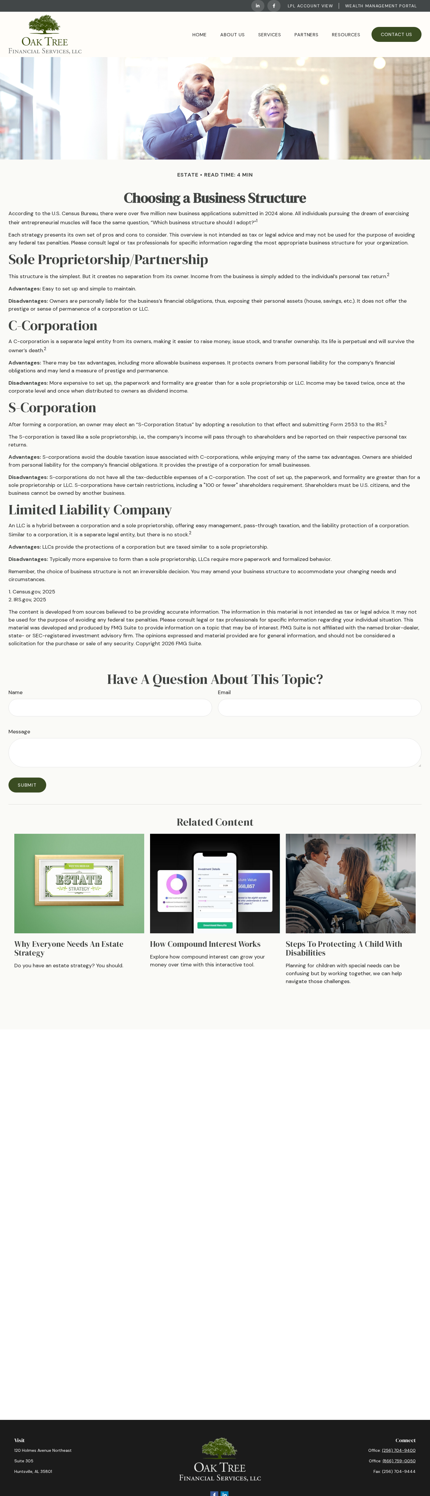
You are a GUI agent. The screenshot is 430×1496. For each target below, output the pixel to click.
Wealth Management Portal (381, 5)
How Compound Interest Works (205, 944)
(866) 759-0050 (399, 1461)
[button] (199, 34)
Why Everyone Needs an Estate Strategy (68, 948)
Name (15, 692)
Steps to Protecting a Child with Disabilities (344, 948)
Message (19, 731)
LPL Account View (310, 5)
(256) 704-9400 (399, 1450)
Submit (27, 785)
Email (224, 692)
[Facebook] (274, 6)
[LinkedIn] (257, 6)
